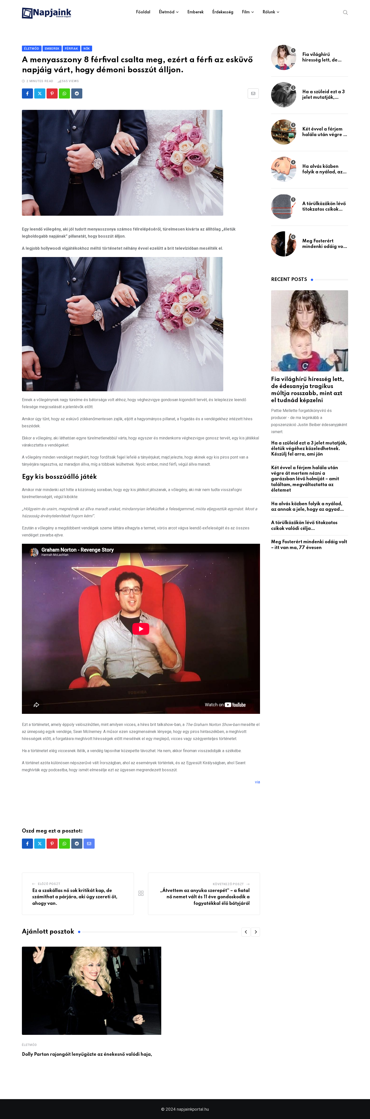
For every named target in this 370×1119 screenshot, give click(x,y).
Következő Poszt (228, 884)
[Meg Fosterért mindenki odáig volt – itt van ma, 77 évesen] (283, 244)
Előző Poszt (49, 884)
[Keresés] (345, 12)
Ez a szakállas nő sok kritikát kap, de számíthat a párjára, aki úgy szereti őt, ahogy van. (74, 897)
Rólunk (269, 12)
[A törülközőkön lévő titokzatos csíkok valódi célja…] (283, 206)
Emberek (195, 12)
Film (246, 12)
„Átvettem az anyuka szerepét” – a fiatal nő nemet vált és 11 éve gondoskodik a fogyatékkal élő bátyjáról (205, 897)
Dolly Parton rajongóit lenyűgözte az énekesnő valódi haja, (87, 1054)
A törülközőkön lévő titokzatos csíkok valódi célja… (324, 209)
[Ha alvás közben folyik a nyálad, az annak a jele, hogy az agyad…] (283, 169)
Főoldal (143, 12)
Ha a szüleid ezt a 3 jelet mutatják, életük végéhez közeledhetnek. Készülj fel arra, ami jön (309, 449)
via (257, 782)
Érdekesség (222, 12)
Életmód (166, 12)
